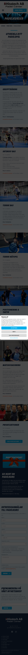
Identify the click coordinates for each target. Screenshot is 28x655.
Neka (14, 331)
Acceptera (14, 328)
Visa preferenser (14, 335)
